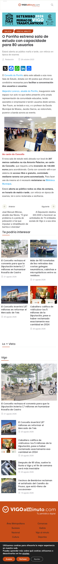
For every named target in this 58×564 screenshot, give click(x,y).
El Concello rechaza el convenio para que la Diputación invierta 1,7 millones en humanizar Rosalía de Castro (13, 266)
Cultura (15, 536)
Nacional (16, 532)
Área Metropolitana (16, 523)
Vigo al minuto (24, 31)
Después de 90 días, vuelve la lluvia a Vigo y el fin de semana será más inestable (35, 465)
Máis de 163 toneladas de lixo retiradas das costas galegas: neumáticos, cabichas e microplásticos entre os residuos (43, 268)
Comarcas (42, 523)
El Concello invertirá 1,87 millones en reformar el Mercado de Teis (14, 309)
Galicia (7, 31)
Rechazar (23, 559)
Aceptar (9, 559)
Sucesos (16, 527)
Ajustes (37, 559)
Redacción (9, 59)
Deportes (42, 536)
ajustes (25, 553)
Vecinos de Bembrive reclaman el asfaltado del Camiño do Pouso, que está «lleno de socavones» (35, 485)
